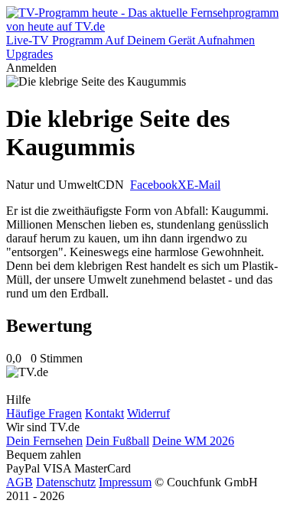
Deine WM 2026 (193, 440)
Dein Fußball (117, 440)
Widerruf (148, 413)
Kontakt (104, 413)
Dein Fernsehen (44, 440)
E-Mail (203, 184)
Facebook (154, 184)
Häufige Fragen (44, 413)
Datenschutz (66, 482)
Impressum (125, 482)
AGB (19, 482)
